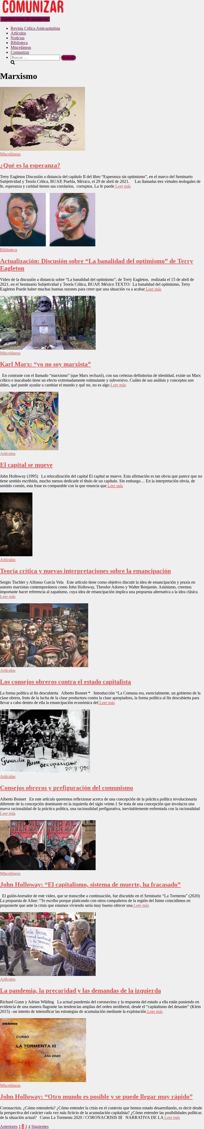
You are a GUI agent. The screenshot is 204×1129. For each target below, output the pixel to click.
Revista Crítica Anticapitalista (35, 28)
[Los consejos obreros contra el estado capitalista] (44, 665)
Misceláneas (21, 47)
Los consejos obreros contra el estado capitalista (65, 681)
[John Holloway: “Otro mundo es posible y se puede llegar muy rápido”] (43, 1080)
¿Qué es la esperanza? (30, 165)
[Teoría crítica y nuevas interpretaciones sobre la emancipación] (16, 555)
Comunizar (20, 52)
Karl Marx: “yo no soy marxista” (45, 364)
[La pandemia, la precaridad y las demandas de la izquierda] (48, 974)
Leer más (122, 186)
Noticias (17, 38)
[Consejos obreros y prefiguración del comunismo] (45, 771)
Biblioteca (19, 42)
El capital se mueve (26, 464)
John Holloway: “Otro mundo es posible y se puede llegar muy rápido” (96, 1096)
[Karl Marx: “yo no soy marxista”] (48, 348)
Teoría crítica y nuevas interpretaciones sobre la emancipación (85, 570)
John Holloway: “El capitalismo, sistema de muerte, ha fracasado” (90, 884)
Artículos (18, 33)
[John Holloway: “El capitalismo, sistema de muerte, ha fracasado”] (48, 868)
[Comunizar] (33, 13)
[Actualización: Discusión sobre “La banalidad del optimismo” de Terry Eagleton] (48, 245)
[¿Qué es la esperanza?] (42, 149)
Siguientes (40, 1126)
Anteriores (9, 1126)
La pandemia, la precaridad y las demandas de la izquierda (80, 990)
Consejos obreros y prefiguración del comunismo (66, 787)
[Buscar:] (36, 57)
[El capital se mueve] (29, 448)
